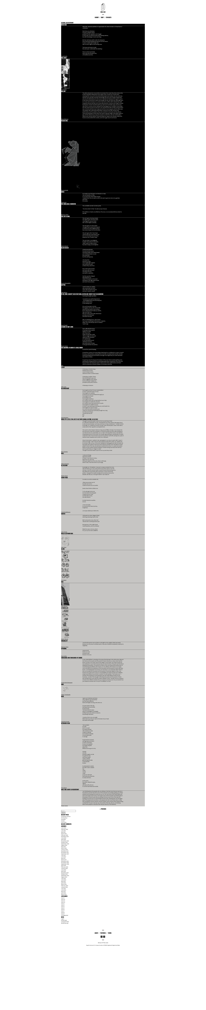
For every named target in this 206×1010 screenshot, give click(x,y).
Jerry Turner (64, 532)
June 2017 (63, 857)
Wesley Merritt (64, 639)
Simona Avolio (64, 190)
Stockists (108, 17)
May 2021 (63, 832)
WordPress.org (64, 923)
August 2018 (64, 845)
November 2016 (65, 862)
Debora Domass (65, 464)
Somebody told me (65, 816)
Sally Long (63, 387)
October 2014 (64, 874)
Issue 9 (62, 914)
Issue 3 (62, 905)
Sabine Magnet (64, 246)
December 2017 (65, 851)
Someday (63, 819)
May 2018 (63, 847)
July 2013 (63, 888)
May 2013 (63, 891)
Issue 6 (62, 909)
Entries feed (64, 920)
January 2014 (64, 887)
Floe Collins (64, 656)
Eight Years (63, 547)
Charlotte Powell (65, 721)
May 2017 (63, 858)
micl (62, 365)
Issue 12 (63, 902)
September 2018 (65, 844)
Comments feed (65, 922)
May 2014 (63, 881)
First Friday (63, 822)
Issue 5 (62, 908)
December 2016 (65, 861)
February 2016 (64, 867)
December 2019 (65, 836)
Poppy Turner (64, 346)
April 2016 (63, 865)
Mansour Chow (64, 214)
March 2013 (64, 894)
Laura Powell (64, 325)
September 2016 (65, 864)
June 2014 (63, 880)
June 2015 (63, 870)
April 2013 (63, 893)
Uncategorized (64, 915)
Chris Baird (63, 580)
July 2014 (63, 878)
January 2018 (64, 849)
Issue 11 (63, 901)
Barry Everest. (64, 451)
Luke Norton (64, 292)
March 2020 (64, 833)
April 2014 (63, 883)
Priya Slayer (64, 788)
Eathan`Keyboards (65, 694)
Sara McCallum (64, 417)
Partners (103, 933)
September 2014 (65, 875)
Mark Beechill (64, 606)
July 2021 (63, 831)
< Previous (103, 809)
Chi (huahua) (64, 818)
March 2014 (64, 884)
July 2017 (63, 855)
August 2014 (64, 877)
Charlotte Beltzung (65, 512)
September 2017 (65, 854)
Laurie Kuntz (64, 56)
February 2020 (64, 835)
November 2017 (65, 852)
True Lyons (63, 202)
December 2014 (65, 873)
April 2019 (63, 839)
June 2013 (63, 890)
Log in (62, 919)
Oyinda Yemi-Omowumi (66, 682)
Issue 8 (62, 912)
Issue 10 (63, 899)
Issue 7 (62, 911)
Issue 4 (62, 906)
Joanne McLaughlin (65, 283)
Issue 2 (62, 904)
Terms (109, 933)
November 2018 (65, 841)
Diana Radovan (64, 119)
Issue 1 (62, 898)
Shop (102, 17)
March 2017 (64, 860)
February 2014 (64, 886)
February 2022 (64, 829)
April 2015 (63, 871)
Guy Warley (64, 89)
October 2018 (64, 842)
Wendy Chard (64, 476)
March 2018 (64, 848)
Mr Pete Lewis (105, 943)
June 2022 (63, 828)
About (96, 933)
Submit (97, 17)
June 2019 (63, 838)
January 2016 (64, 868)
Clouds (63, 821)
